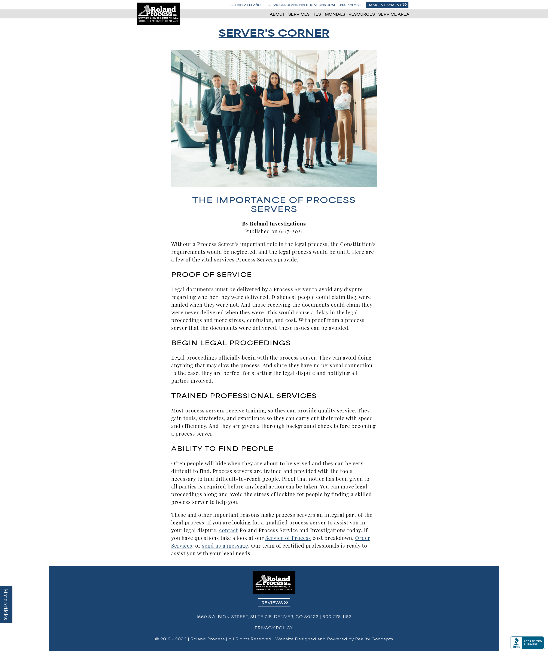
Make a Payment (385, 5)
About (277, 14)
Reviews (272, 602)
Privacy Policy (274, 627)
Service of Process (288, 537)
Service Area (393, 14)
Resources (361, 14)
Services (299, 14)
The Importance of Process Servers (274, 204)
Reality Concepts (374, 638)
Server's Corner (274, 32)
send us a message (225, 545)
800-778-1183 (350, 5)
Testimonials (329, 14)
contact (228, 529)
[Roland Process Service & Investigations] (158, 14)
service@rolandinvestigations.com (301, 5)
